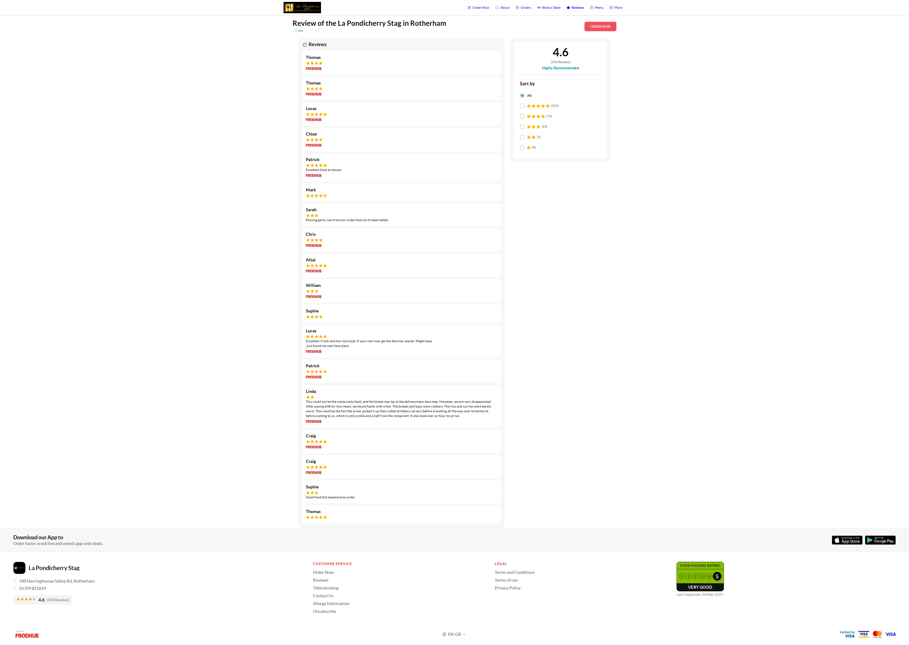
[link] (156, 588)
